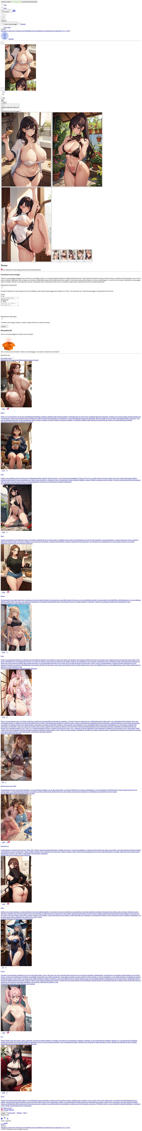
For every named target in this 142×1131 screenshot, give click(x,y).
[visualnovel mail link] (7, 1124)
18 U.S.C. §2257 (65, 31)
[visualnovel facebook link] (2, 1119)
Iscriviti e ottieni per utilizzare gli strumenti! (19, 2)
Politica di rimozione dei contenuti (49, 31)
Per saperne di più (6, 358)
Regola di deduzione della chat (10, 106)
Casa (4, 5)
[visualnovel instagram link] (8, 1119)
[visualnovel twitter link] (5, 1119)
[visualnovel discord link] (14, 11)
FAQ (2, 1124)
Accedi (6, 11)
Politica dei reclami (33, 31)
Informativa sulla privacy (8, 31)
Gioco (4, 102)
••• (2, 100)
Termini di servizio (21, 31)
